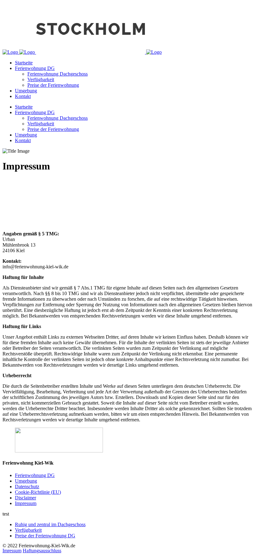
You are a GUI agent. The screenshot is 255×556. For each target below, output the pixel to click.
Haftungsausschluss (42, 550)
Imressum (11, 550)
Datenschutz (27, 486)
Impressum (25, 503)
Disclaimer (25, 497)
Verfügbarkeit (28, 530)
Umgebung (26, 481)
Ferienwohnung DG (35, 475)
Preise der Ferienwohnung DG (45, 535)
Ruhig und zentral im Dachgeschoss (50, 524)
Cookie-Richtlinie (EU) (38, 492)
